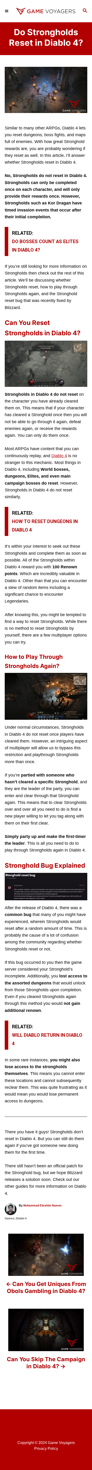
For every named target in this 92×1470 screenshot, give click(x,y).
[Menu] (7, 11)
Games (9, 1218)
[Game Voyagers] (46, 11)
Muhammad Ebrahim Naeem (42, 1205)
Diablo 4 (59, 455)
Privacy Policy (46, 1449)
